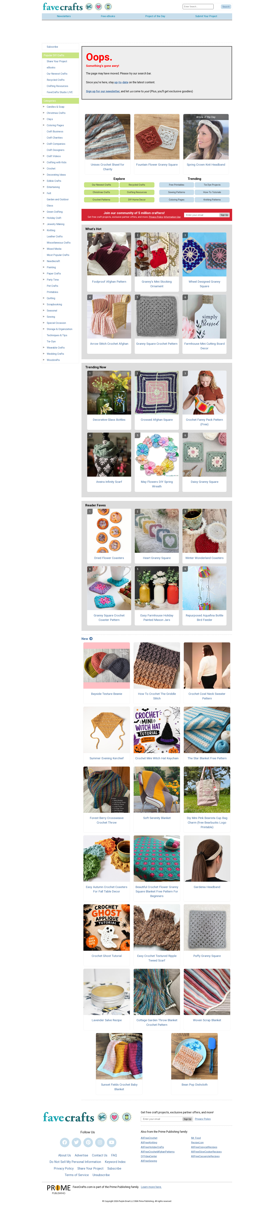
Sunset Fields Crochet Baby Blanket (119, 1087)
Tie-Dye (51, 341)
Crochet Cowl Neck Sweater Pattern (207, 696)
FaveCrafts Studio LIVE (60, 92)
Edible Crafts (54, 180)
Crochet (51, 168)
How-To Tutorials (212, 192)
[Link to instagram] (100, 1142)
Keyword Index (115, 1162)
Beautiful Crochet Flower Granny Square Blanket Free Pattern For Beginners (156, 891)
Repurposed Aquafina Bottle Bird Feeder (204, 618)
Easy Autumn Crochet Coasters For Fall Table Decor (106, 889)
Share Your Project (57, 61)
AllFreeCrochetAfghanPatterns (158, 1151)
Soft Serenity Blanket (157, 818)
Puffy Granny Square (207, 956)
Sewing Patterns (176, 192)
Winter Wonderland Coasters (204, 558)
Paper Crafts (54, 273)
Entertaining (53, 187)
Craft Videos (54, 156)
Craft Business (55, 131)
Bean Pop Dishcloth (195, 1084)
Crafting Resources (57, 86)
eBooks (51, 67)
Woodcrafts (53, 360)
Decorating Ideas (56, 174)
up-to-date (121, 82)
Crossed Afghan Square (157, 420)
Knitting (51, 230)
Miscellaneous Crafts (59, 242)
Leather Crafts (55, 236)
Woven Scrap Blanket (207, 1020)
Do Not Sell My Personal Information (75, 1162)
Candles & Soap (55, 106)
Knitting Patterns (212, 199)
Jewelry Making (55, 224)
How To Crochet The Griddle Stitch (157, 696)
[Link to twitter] (76, 1142)
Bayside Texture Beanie (106, 694)
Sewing (51, 316)
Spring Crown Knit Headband (206, 164)
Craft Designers (55, 150)
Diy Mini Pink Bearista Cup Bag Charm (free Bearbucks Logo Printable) (207, 822)
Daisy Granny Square (204, 482)
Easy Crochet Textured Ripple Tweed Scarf (156, 958)
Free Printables (176, 185)
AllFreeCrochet (149, 1137)
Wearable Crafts (56, 347)
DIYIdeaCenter (149, 1156)
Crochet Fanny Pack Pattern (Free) (204, 422)
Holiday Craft (54, 217)
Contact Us (99, 1155)
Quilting (51, 298)
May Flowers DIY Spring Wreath (157, 484)
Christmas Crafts (56, 112)
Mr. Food (196, 1137)
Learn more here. (151, 1187)
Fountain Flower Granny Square (157, 164)
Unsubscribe (101, 1175)
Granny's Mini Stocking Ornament (157, 284)
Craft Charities (55, 137)
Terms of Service (77, 1175)
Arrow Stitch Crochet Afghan (109, 344)
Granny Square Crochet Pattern (156, 344)
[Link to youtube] (111, 1142)
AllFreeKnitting (149, 1142)
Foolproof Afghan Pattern (109, 281)
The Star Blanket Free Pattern (207, 758)
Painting (51, 267)
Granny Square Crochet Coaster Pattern (109, 618)
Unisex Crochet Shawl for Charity (107, 167)
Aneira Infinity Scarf (109, 482)
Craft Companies (56, 143)
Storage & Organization (59, 329)
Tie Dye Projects (212, 185)
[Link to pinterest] (88, 1142)
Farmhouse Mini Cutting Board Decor (204, 346)
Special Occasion (56, 322)
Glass (50, 205)
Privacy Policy (156, 217)
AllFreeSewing (149, 1160)
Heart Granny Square (157, 558)
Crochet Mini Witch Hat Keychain (157, 758)
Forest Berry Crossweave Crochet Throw (107, 820)
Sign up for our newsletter (103, 91)
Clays (50, 119)
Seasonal (52, 310)
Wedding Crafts (55, 353)
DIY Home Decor (137, 199)
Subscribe (52, 46)
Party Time (53, 279)
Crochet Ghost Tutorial (107, 956)
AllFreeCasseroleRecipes (205, 1156)
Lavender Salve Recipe (107, 1020)
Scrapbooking (54, 304)
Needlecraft (53, 261)
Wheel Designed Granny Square (204, 284)
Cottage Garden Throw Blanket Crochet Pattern (157, 1022)
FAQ (114, 1155)
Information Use (172, 217)
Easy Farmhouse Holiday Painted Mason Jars (156, 618)
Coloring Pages (55, 125)
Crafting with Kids (56, 162)
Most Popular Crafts (58, 255)
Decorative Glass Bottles (109, 420)
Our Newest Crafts (57, 73)
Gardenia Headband (207, 887)
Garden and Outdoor (58, 199)
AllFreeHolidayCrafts (152, 1147)
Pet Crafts (52, 285)
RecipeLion (197, 1142)
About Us (64, 1155)
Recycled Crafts (56, 79)
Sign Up (224, 215)
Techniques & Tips (57, 335)
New (85, 639)
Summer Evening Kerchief (107, 758)
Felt (49, 193)
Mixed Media (54, 248)
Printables (52, 292)
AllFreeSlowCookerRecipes (206, 1151)
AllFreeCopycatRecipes (204, 1147)
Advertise (81, 1155)
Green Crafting (55, 211)
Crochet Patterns (101, 199)
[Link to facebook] (64, 1142)
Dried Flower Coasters (109, 558)
